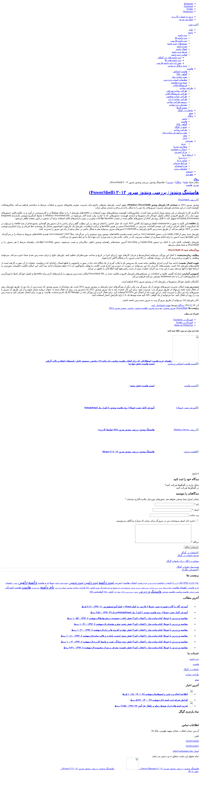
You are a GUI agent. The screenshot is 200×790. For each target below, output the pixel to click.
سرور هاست (144, 588)
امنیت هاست (142, 583)
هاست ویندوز (141, 308)
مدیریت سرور (155, 308)
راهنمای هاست (179, 587)
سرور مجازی (153, 588)
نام (196, 504)
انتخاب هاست (130, 583)
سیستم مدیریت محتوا (121, 588)
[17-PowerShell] (188, 199)
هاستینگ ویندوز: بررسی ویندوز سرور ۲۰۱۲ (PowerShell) (144, 192)
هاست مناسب (182, 592)
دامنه (32, 582)
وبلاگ (196, 179)
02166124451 (192, 746)
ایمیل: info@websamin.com (186, 751)
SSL (197, 583)
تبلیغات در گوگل (191, 669)
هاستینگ (156, 591)
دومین (15, 583)
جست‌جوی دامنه (61, 583)
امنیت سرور (151, 583)
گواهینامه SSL (96, 592)
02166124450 (192, 741)
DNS (185, 583)
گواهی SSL (108, 592)
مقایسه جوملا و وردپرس (63, 588)
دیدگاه (195, 542)
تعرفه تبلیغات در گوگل (188, 555)
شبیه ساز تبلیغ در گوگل (187, 567)
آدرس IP (175, 583)
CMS (181, 583)
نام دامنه (47, 587)
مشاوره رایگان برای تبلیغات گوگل (182, 561)
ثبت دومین (76, 583)
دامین (23, 582)
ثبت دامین (91, 583)
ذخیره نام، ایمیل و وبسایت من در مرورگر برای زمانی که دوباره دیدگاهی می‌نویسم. (155, 520)
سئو (197, 679)
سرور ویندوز (169, 308)
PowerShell (182, 308)
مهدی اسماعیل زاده (161, 305)
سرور (196, 185)
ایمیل (195, 510)
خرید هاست (43, 583)
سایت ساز (167, 588)
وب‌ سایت (194, 515)
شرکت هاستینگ (106, 588)
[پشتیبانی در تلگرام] (190, 569)
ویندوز (131, 308)
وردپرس (144, 591)
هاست (189, 185)
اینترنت (118, 582)
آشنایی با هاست (164, 583)
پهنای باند (117, 592)
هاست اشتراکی (13, 587)
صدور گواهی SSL (93, 588)
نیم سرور (35, 588)
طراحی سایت (79, 587)
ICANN (192, 583)
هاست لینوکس (194, 592)
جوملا (52, 583)
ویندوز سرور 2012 (117, 308)
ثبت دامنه (106, 582)
